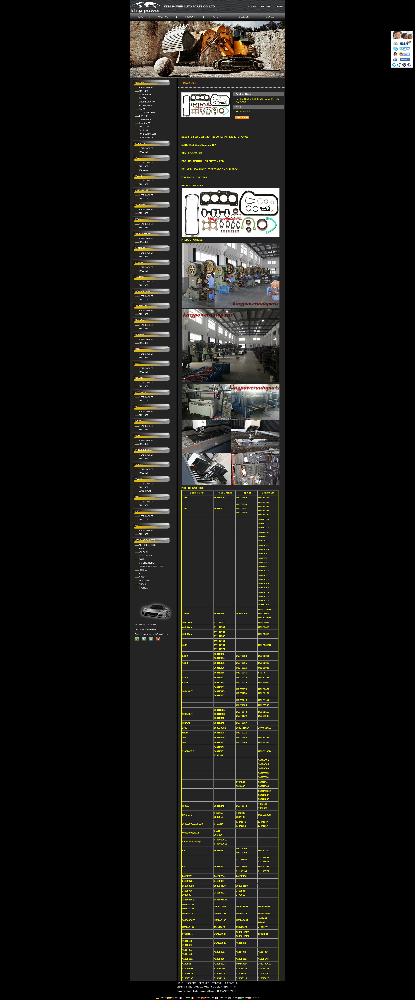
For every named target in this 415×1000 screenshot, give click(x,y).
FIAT (137, 511)
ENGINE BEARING (147, 102)
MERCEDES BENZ (143, 450)
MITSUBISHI (140, 392)
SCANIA (139, 464)
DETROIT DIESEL (143, 233)
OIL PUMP (143, 130)
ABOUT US (163, 17)
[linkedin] (399, 65)
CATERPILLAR (142, 190)
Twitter (196, 991)
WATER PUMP (145, 95)
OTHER (138, 526)
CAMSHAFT (144, 123)
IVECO (138, 421)
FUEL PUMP (144, 127)
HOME (140, 17)
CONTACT (270, 17)
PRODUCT (190, 17)
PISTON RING (145, 105)
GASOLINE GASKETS (145, 540)
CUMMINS (140, 143)
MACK (138, 219)
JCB (137, 158)
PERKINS (139, 83)
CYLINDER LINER (147, 112)
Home (253, 6)
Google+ (213, 991)
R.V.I (137, 497)
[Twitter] (394, 65)
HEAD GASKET (146, 87)
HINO (137, 349)
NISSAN (139, 378)
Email (280, 6)
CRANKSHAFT (145, 120)
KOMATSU (140, 248)
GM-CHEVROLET (147, 563)
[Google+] (404, 65)
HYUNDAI (139, 320)
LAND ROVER (145, 556)
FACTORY (216, 17)
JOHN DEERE (141, 306)
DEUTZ (138, 176)
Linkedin (204, 991)
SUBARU (143, 584)
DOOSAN (139, 334)
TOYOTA (143, 570)
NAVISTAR (140, 205)
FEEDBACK (243, 17)
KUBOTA (139, 262)
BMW (141, 549)
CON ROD (143, 116)
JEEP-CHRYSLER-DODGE (151, 566)
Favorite (266, 6)
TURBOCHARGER (147, 134)
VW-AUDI (143, 552)
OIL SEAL (143, 98)
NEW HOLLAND (142, 291)
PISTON (142, 109)
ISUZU (138, 363)
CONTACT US (231, 983)
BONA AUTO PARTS (227, 991)
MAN (137, 436)
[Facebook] (409, 65)
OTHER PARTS (146, 137)
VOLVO (138, 479)
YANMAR (139, 277)
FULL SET (143, 91)
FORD (142, 559)
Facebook (187, 991)
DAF (137, 407)
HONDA (142, 573)
